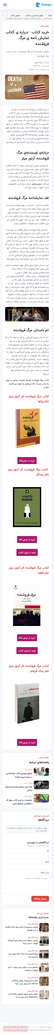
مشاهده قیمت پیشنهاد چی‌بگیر (15, 1028)
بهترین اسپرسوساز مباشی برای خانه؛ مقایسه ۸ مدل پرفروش (21, 928)
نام (48, 850)
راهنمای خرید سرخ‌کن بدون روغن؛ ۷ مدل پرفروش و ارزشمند (23, 969)
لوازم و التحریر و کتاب (34, 15)
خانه (50, 15)
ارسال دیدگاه (40, 899)
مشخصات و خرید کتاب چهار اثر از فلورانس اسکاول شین (19, 801)
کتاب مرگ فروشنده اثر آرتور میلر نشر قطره (29, 570)
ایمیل (47, 861)
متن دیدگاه (45, 872)
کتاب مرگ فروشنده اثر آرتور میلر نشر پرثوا (29, 399)
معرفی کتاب (15, 15)
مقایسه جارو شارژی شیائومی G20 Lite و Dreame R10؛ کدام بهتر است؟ (23, 996)
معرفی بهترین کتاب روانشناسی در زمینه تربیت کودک (19, 775)
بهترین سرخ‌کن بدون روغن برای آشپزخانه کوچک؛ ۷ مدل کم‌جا (23, 942)
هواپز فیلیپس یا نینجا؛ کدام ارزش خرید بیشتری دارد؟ (23, 955)
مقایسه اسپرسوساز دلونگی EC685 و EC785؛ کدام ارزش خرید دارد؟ (25, 982)
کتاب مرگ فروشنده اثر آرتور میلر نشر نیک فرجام (29, 668)
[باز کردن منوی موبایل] (5, 5)
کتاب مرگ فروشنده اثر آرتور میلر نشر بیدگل (28, 472)
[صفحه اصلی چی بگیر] (44, 4)
